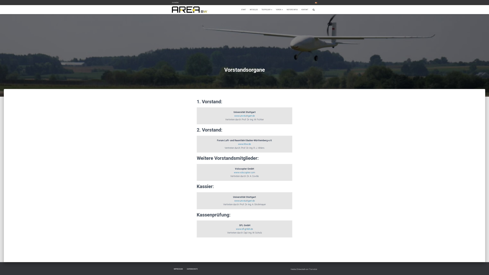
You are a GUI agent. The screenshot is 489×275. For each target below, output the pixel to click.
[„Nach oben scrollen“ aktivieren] (484, 270)
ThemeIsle (313, 269)
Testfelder (266, 10)
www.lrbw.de (244, 144)
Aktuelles (254, 10)
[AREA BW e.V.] (189, 9)
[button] (271, 10)
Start (243, 10)
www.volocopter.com (244, 172)
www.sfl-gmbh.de (244, 229)
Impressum (178, 269)
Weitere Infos (292, 10)
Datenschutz (192, 269)
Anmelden (175, 2)
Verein (279, 10)
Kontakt (304, 10)
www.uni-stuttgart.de (244, 115)
